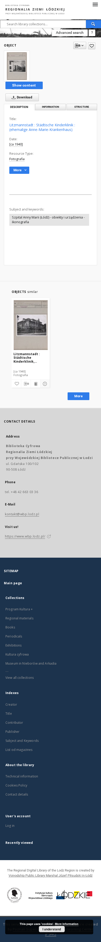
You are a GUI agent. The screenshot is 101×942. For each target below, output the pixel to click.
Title (8, 713)
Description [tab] (19, 107)
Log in (10, 825)
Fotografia (17, 159)
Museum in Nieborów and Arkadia (31, 663)
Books (10, 627)
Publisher (12, 731)
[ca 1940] (16, 144)
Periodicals (13, 636)
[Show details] (44, 383)
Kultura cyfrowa (17, 654)
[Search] (93, 24)
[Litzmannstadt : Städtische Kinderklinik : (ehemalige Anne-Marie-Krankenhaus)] (16, 66)
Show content (24, 85)
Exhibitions (13, 645)
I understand (51, 929)
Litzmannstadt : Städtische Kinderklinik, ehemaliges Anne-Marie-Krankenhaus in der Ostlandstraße (29, 357)
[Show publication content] (35, 383)
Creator (11, 704)
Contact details (16, 794)
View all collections (19, 677)
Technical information (21, 776)
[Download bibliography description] (26, 383)
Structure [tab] (81, 106)
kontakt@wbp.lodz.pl (22, 514)
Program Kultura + (19, 609)
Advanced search (70, 32)
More (78, 396)
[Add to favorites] (91, 45)
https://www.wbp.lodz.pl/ (25, 536)
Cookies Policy (16, 785)
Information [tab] (50, 106)
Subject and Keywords (22, 740)
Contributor (14, 722)
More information (66, 924)
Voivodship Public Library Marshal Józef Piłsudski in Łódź (50, 875)
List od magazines (19, 750)
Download (24, 97)
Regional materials (19, 618)
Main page (13, 583)
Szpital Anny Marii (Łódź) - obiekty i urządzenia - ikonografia (48, 219)
